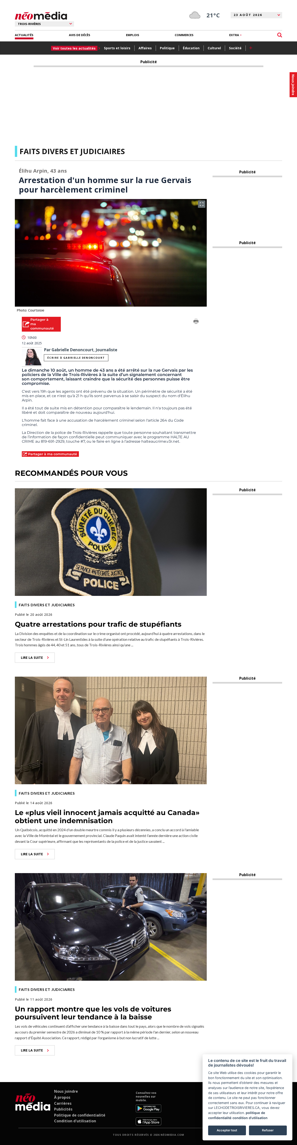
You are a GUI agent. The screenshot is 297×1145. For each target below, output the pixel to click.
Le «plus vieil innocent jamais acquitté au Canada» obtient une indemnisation (107, 816)
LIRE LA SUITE (32, 657)
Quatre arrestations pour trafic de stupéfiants (98, 624)
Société (235, 48)
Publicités (63, 1109)
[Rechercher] (279, 35)
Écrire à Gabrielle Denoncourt (76, 357)
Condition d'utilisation (75, 1120)
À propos (62, 1097)
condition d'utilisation (250, 1118)
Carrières (62, 1103)
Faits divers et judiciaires (72, 151)
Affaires (145, 48)
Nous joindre (66, 1091)
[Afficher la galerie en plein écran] (202, 204)
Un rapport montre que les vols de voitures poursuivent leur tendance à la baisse (93, 1013)
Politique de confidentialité (79, 1115)
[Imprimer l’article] (196, 322)
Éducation (191, 48)
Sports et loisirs (117, 48)
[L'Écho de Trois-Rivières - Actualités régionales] (41, 16)
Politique (167, 48)
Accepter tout (227, 1130)
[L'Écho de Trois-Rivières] (33, 1108)
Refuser (268, 1130)
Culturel (214, 48)
